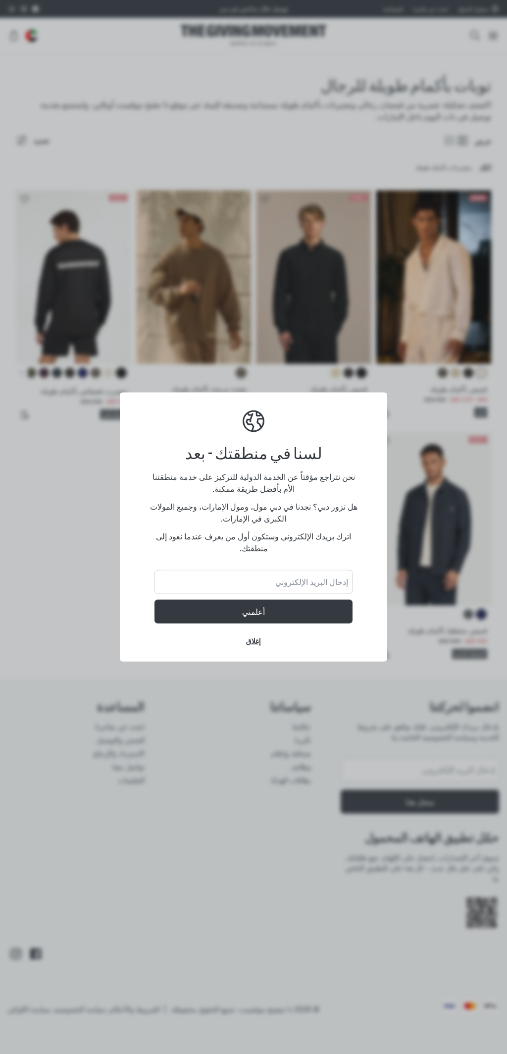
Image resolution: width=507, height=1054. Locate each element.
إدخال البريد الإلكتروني (311, 582)
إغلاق (253, 641)
